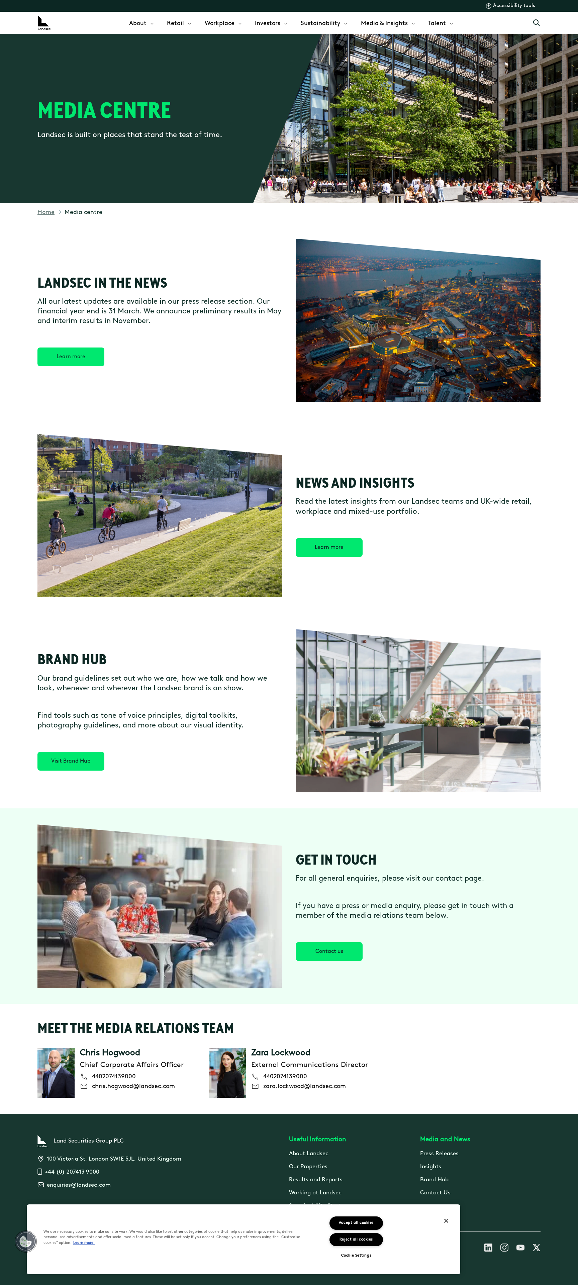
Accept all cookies (356, 1223)
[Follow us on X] (537, 1249)
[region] (243, 1239)
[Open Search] (537, 23)
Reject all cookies (356, 1240)
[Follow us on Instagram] (504, 1249)
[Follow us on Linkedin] (488, 1249)
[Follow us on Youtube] (520, 1249)
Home (46, 212)
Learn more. (84, 1243)
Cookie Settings (356, 1256)
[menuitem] (142, 23)
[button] (25, 1241)
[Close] (446, 1220)
